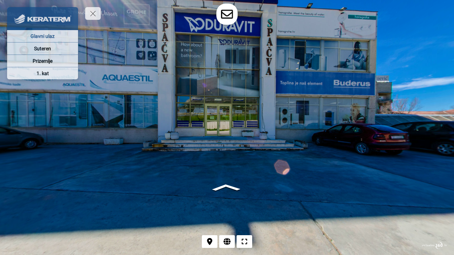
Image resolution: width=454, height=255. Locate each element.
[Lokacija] (209, 241)
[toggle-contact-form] (227, 14)
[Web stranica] (227, 241)
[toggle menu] (93, 13)
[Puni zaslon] (244, 241)
